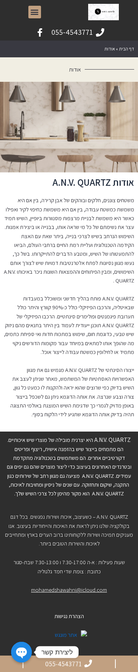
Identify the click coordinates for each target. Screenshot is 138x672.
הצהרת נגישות (69, 616)
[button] (34, 12)
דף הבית (126, 48)
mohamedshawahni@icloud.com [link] (69, 589)
